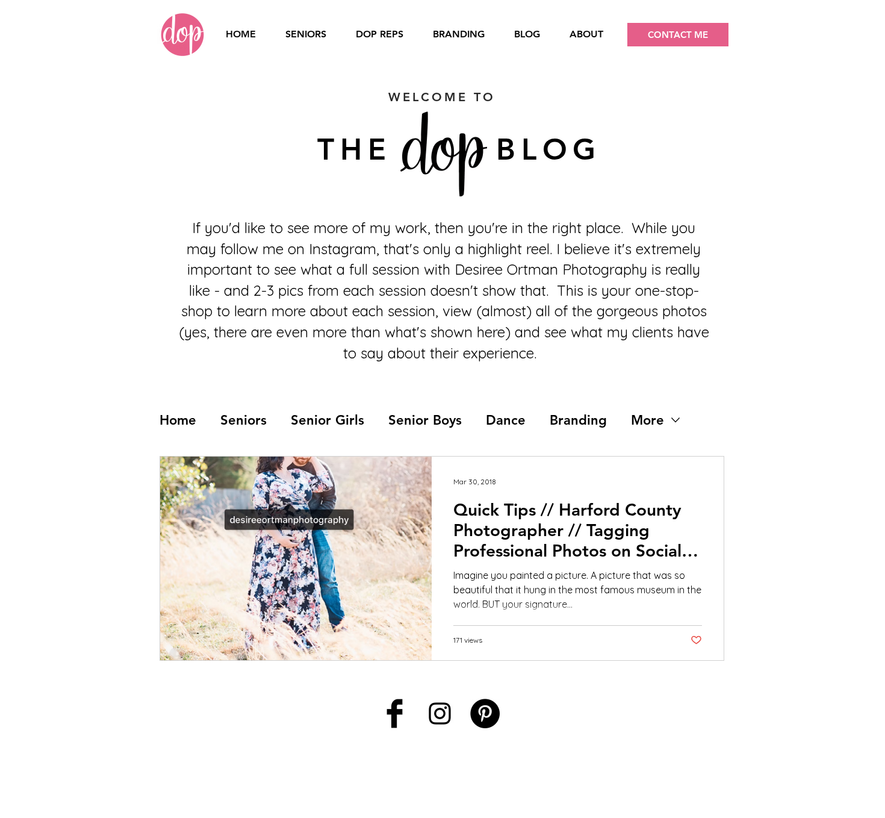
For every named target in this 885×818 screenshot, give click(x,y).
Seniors (243, 420)
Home (178, 420)
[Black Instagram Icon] (440, 713)
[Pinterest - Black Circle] (485, 713)
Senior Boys (425, 420)
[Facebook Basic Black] (394, 713)
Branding (578, 420)
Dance (506, 420)
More (647, 420)
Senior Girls (327, 420)
